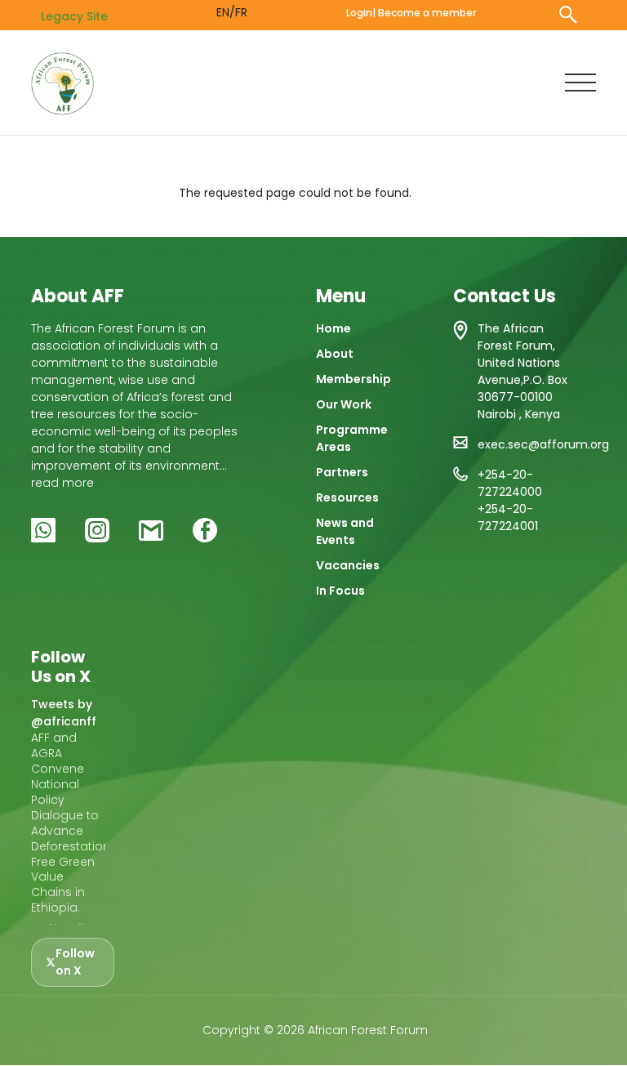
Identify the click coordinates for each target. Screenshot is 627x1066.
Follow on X (75, 962)
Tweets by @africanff (63, 712)
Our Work (343, 404)
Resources (347, 497)
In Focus (340, 590)
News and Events (345, 531)
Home (333, 328)
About (335, 354)
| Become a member (424, 13)
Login (359, 13)
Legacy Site (74, 16)
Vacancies (348, 565)
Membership (353, 379)
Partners (342, 472)
